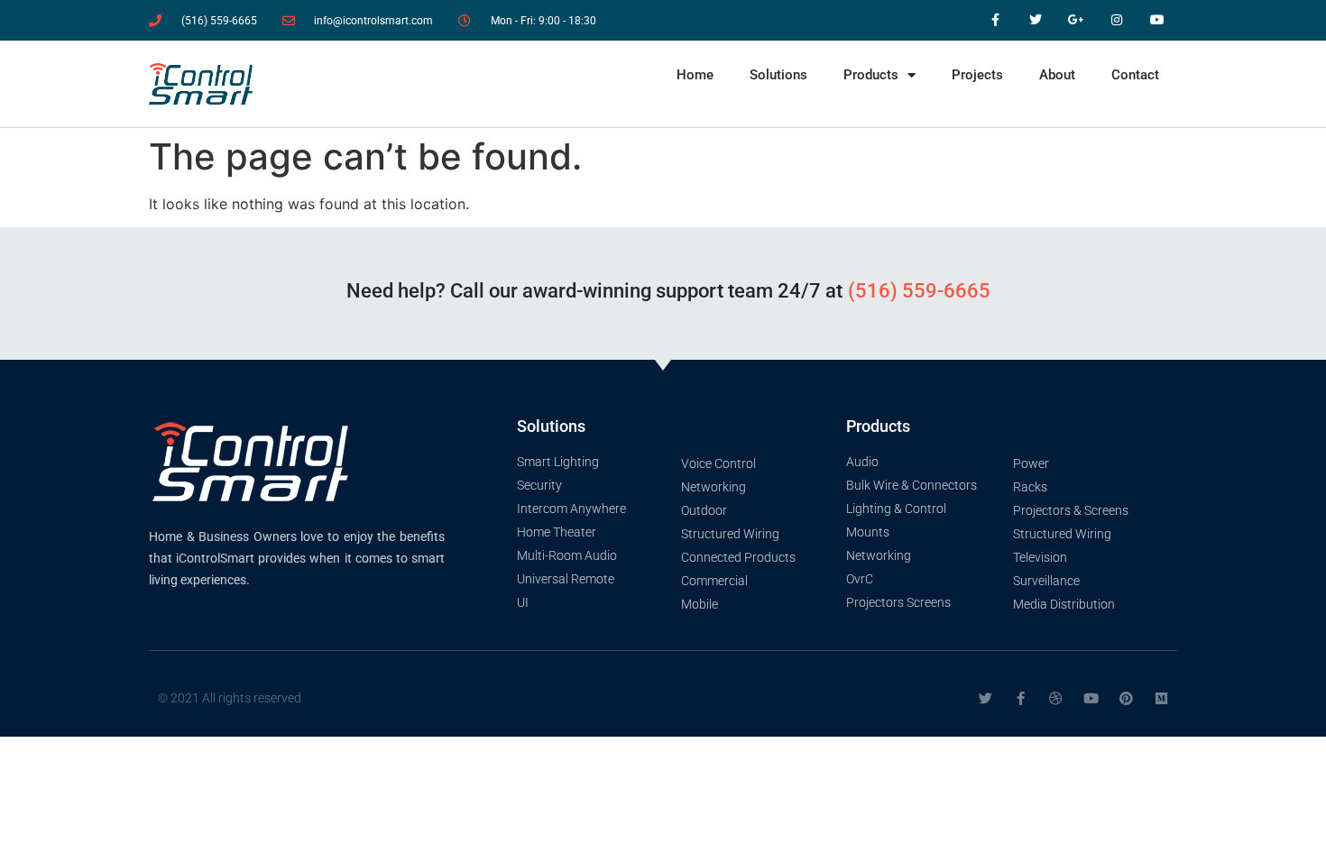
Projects (977, 75)
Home (695, 75)
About (1057, 75)
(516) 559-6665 (919, 291)
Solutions (778, 75)
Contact (1135, 75)
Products (870, 75)
